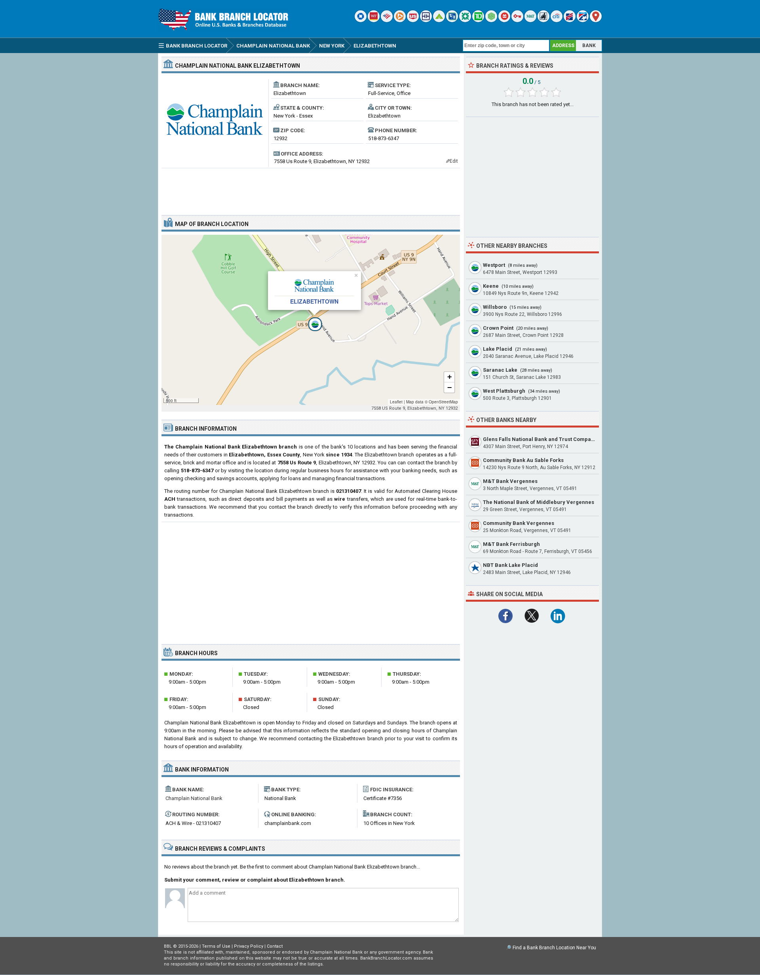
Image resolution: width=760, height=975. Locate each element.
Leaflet (396, 402)
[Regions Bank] (439, 20)
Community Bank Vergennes (518, 523)
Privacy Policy (248, 946)
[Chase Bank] (361, 20)
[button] (310, 319)
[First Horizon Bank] (583, 20)
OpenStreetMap (443, 402)
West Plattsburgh (504, 391)
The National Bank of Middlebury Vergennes (538, 502)
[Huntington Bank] (491, 20)
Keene (491, 286)
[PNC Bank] (400, 20)
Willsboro (495, 307)
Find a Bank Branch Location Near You (554, 947)
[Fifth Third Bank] (452, 20)
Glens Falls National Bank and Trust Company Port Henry (554, 439)
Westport (494, 265)
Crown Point (498, 328)
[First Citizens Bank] (570, 20)
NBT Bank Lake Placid (510, 565)
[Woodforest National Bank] (543, 20)
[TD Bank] (478, 20)
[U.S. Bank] (413, 20)
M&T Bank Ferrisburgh (511, 544)
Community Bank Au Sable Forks (523, 460)
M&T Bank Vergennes (510, 481)
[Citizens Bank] (465, 20)
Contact (275, 946)
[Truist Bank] (426, 20)
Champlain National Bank (193, 798)
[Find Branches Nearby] (596, 20)
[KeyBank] (517, 20)
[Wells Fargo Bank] (374, 20)
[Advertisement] (311, 188)
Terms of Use (216, 946)
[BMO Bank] (504, 20)
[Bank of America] (387, 20)
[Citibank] (556, 20)
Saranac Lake (500, 370)
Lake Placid (497, 349)
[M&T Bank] (530, 20)
